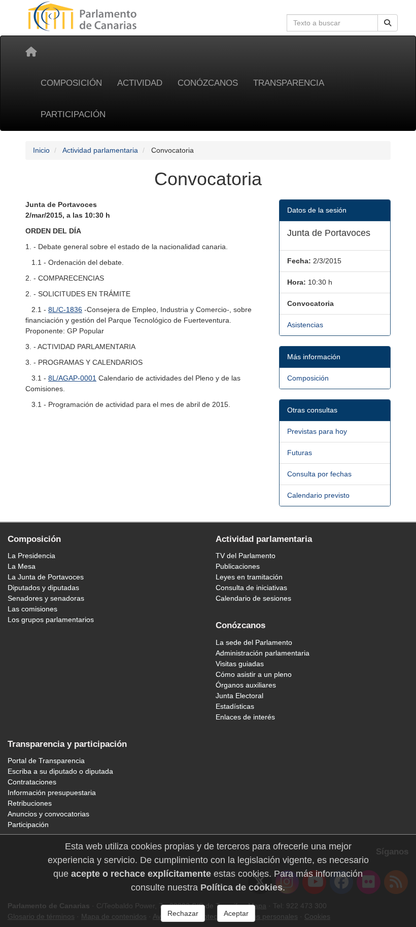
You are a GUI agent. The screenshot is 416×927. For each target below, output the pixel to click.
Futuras (299, 453)
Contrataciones (32, 782)
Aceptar (236, 913)
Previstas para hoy (317, 431)
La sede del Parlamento (254, 642)
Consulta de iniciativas (251, 587)
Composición (71, 83)
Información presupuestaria (52, 792)
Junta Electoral (239, 696)
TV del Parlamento (245, 556)
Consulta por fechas (319, 474)
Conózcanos (208, 83)
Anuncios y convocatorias (48, 814)
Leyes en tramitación (249, 577)
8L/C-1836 (65, 309)
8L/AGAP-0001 (72, 378)
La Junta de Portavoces (46, 577)
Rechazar (182, 913)
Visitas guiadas (240, 664)
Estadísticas (235, 706)
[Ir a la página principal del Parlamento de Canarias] (83, 16)
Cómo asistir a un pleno (254, 674)
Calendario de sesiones (253, 598)
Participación (73, 114)
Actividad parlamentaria (100, 150)
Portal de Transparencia (46, 761)
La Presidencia (31, 556)
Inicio (41, 150)
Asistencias (305, 325)
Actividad (139, 83)
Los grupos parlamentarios (51, 619)
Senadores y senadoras (46, 598)
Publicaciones (238, 566)
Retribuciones (30, 803)
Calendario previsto (318, 495)
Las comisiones (32, 609)
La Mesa (22, 566)
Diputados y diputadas (43, 587)
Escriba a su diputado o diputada (60, 771)
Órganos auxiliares (246, 685)
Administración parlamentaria (262, 653)
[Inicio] (31, 51)
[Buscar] (387, 22)
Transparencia (288, 83)
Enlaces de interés (245, 717)
